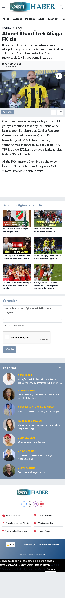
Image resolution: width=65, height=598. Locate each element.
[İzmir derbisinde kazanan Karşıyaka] (48, 218)
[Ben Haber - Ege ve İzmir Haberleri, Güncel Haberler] (32, 7)
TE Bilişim (40, 554)
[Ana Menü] (3, 7)
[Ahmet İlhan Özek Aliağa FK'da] (32, 89)
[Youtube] (41, 504)
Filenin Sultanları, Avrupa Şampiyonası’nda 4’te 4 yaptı (17, 285)
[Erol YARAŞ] (9, 379)
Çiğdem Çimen (26, 390)
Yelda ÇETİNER (27, 451)
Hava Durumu (13, 515)
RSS (12, 545)
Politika (30, 19)
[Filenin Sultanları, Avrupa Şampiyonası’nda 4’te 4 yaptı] (17, 272)
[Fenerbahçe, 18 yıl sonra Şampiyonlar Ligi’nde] (48, 245)
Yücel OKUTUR (26, 468)
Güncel (17, 19)
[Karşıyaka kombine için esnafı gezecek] (17, 218)
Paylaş (9, 112)
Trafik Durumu (45, 515)
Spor (41, 19)
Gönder (9, 349)
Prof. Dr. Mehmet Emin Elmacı (36, 407)
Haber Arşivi (44, 531)
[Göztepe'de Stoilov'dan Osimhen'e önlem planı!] (17, 245)
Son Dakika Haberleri (16, 531)
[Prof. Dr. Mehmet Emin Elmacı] (9, 409)
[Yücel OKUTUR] (9, 470)
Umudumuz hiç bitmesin (32, 442)
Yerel (5, 19)
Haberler (7, 28)
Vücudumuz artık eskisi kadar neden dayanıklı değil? (39, 427)
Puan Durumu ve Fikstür (17, 523)
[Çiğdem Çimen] (9, 394)
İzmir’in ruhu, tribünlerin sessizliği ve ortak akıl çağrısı (39, 396)
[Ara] (61, 7)
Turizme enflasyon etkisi (32, 472)
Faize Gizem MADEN (30, 421)
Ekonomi (53, 19)
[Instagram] (35, 504)
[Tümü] (60, 368)
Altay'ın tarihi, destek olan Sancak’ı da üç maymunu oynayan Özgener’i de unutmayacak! (38, 381)
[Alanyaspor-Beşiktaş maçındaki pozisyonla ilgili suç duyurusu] (48, 272)
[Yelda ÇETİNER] (9, 455)
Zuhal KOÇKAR (26, 438)
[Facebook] (24, 504)
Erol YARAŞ (25, 375)
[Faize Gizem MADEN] (9, 424)
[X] (29, 504)
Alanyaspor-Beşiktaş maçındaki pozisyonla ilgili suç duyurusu (46, 285)
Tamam (50, 569)
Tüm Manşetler (45, 523)
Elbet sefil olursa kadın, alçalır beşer (39, 411)
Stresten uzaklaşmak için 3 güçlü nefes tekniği (37, 457)
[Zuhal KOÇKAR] (9, 440)
